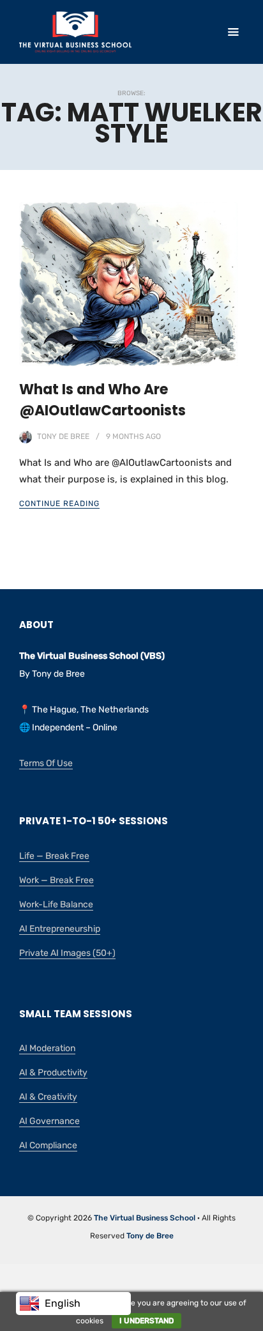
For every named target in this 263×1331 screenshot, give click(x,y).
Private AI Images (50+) (67, 953)
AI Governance (49, 1121)
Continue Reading (59, 503)
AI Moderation (47, 1048)
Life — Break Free (54, 855)
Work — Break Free (56, 880)
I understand (146, 1320)
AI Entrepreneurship (59, 928)
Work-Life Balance (56, 904)
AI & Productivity (53, 1072)
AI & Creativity (48, 1096)
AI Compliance (48, 1145)
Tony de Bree (63, 436)
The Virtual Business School (144, 1217)
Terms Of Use (46, 763)
